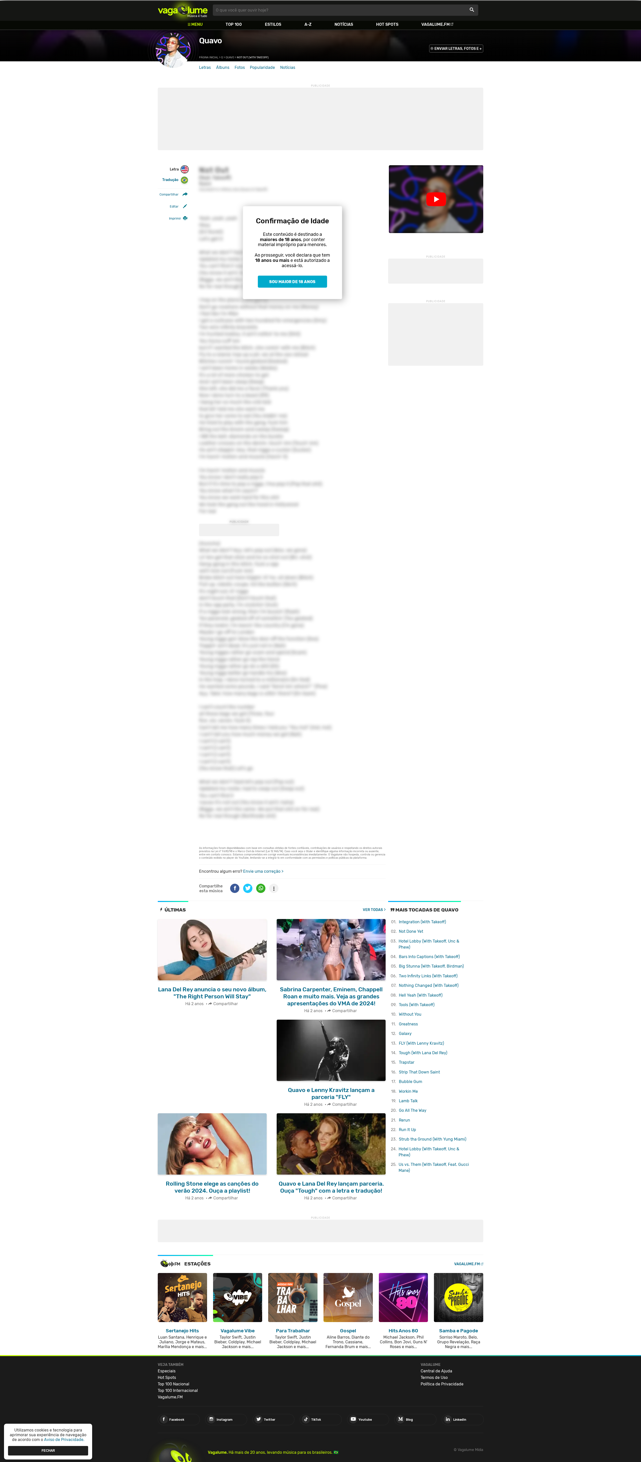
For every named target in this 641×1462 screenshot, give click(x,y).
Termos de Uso (434, 1377)
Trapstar (406, 1062)
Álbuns (222, 67)
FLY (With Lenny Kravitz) (421, 1043)
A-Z (307, 24)
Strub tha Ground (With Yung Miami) (432, 1139)
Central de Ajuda (436, 1371)
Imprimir (175, 218)
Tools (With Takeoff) (416, 1004)
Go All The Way (412, 1110)
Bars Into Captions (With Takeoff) (429, 956)
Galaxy (405, 1033)
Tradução (170, 180)
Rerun (404, 1120)
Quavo (210, 40)
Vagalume (183, 10)
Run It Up (407, 1129)
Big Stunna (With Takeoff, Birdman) (431, 966)
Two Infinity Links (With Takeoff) (428, 976)
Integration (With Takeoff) (422, 922)
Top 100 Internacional (178, 1390)
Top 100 (234, 24)
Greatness (408, 1024)
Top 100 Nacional (173, 1384)
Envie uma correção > (263, 871)
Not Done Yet (411, 931)
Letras (205, 67)
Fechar (48, 1450)
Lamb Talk (408, 1101)
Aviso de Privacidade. (64, 1439)
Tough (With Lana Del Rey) (423, 1052)
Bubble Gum (410, 1081)
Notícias (344, 24)
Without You (410, 1014)
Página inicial (208, 57)
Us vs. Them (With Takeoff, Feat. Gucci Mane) (434, 1167)
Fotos (240, 67)
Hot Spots (387, 24)
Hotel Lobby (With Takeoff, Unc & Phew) (429, 944)
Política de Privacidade (442, 1384)
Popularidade (262, 67)
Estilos (273, 24)
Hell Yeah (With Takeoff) (420, 995)
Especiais (167, 1371)
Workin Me (408, 1091)
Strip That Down (419, 1072)
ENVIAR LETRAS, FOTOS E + (458, 49)
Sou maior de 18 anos (292, 281)
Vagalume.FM (435, 24)
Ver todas (373, 910)
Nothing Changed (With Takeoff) (428, 985)
